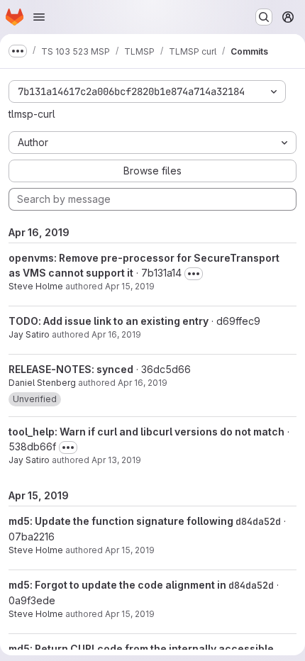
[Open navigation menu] (39, 17)
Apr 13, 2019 (116, 460)
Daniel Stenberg (42, 382)
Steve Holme (36, 286)
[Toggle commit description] (193, 273)
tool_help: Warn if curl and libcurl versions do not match (146, 432)
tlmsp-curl (32, 114)
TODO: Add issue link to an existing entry (109, 321)
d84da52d (258, 521)
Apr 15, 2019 (130, 286)
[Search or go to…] (263, 17)
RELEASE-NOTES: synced (71, 369)
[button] (35, 399)
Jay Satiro (29, 334)
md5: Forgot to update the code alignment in (118, 585)
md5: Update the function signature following (122, 521)
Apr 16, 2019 (116, 334)
